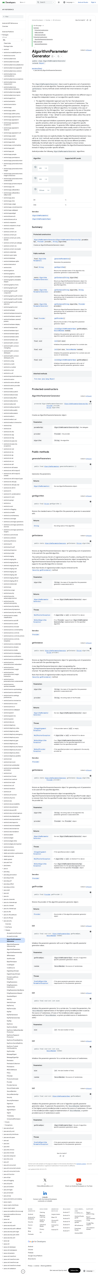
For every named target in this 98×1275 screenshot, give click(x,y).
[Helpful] (87, 20)
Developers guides (78, 1221)
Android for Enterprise (31, 1218)
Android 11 (66, 1231)
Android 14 (66, 1221)
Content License (81, 1164)
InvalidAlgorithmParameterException (40, 982)
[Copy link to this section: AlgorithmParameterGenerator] (62, 396)
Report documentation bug (90, 1218)
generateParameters (61, 259)
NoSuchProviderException (39, 750)
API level (4, 37)
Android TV (54, 1229)
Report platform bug (90, 1213)
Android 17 (66, 1212)
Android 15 (66, 1218)
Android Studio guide (79, 1217)
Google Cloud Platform (35, 1256)
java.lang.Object (37, 68)
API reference (8, 9)
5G (41, 1232)
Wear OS (54, 1217)
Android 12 (66, 1228)
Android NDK (79, 1233)
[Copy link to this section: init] (37, 926)
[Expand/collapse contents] (43, 25)
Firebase (30, 1253)
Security (30, 1222)
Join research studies (90, 1228)
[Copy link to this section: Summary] (44, 227)
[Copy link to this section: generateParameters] (53, 459)
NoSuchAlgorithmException (39, 621)
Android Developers (37, 20)
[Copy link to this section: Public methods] (51, 452)
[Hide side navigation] (23, 1271)
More (22, 2)
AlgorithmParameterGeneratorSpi (69, 240)
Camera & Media (43, 1225)
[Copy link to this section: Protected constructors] (60, 389)
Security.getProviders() (41, 570)
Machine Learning (42, 1216)
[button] (12, 34)
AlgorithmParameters (40, 215)
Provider (41, 241)
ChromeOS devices (54, 1221)
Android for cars (54, 1225)
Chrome (30, 1249)
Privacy (42, 1229)
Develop (48, 20)
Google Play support (90, 1223)
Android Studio (83, 2)
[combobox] (46, 2)
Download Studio (78, 1229)
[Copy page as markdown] (58, 56)
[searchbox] (12, 16)
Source (30, 1225)
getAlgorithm (59, 267)
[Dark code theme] (90, 401)
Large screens (55, 1214)
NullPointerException (42, 615)
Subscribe (74, 1270)
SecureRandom (59, 331)
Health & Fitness (42, 1220)
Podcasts (30, 1234)
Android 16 (66, 1215)
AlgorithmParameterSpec (41, 219)
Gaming (42, 1212)
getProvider (58, 318)
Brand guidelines (46, 1266)
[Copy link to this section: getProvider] (45, 887)
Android (30, 1214)
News (29, 1228)
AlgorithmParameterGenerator (45, 240)
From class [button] (44, 379)
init (56, 329)
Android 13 (66, 1224)
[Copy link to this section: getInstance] (45, 535)
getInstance (58, 277)
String (55, 241)
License (36, 1266)
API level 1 (89, 50)
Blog (29, 1231)
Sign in (93, 2)
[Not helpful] (90, 20)
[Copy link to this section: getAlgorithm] (46, 496)
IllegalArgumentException (39, 729)
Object (41, 63)
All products (32, 1259)
